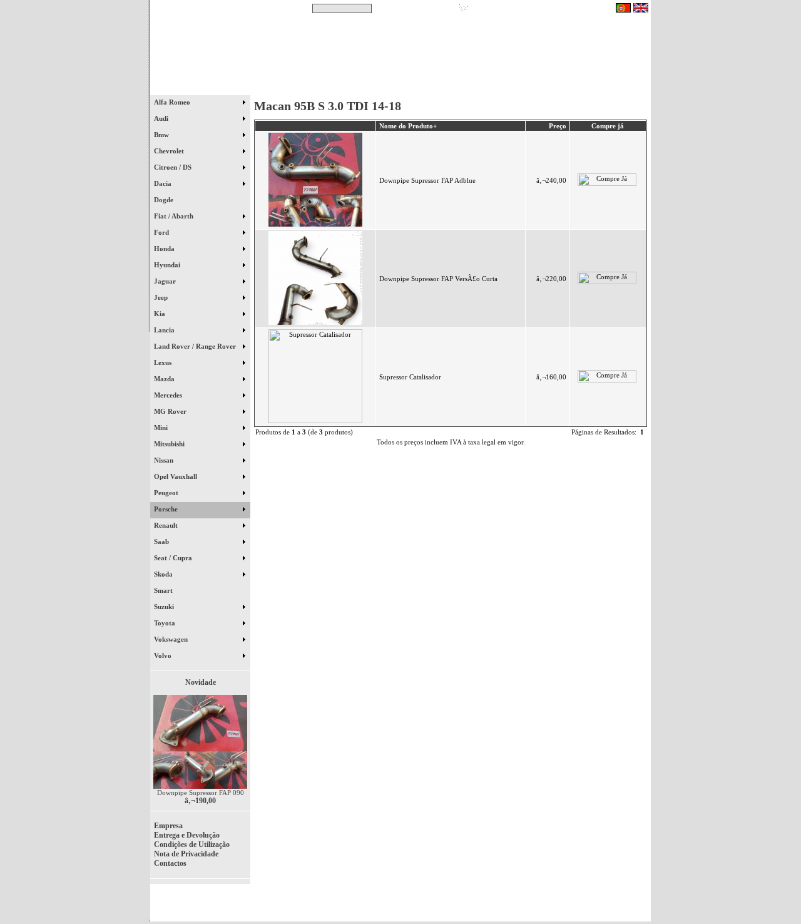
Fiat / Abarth (174, 216)
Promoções (413, 87)
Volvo (163, 655)
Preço (557, 126)
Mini (162, 427)
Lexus (163, 362)
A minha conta (513, 87)
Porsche (167, 509)
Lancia (165, 330)
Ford (162, 232)
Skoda (164, 574)
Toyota (165, 623)
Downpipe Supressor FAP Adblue (427, 180)
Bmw (162, 134)
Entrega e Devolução (187, 835)
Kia (160, 313)
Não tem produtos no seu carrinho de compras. (542, 8)
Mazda (165, 378)
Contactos (613, 87)
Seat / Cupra (174, 558)
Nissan (164, 460)
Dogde (169, 199)
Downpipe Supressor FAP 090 (200, 792)
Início (200, 87)
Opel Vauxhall (176, 476)
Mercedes (169, 395)
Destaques (313, 87)
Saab (162, 541)
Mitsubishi (170, 444)
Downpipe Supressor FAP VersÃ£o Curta (438, 278)
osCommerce (554, 906)
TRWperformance (622, 899)
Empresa (168, 825)
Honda (165, 248)
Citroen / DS (173, 167)
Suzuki (165, 606)
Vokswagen (172, 639)
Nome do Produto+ (408, 126)
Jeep (162, 297)
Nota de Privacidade (186, 854)
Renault (167, 525)
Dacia (163, 183)
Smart (169, 590)
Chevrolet (170, 151)
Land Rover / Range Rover (196, 346)
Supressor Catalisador (410, 377)
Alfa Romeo (173, 102)
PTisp (639, 906)
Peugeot (167, 492)
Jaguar (166, 281)
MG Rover (171, 411)
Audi (162, 118)
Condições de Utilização (192, 844)
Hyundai (168, 265)
